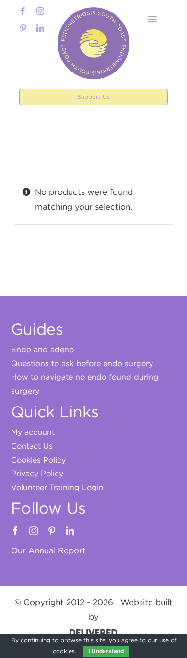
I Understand (106, 651)
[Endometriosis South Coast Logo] (93, 11)
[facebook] (23, 11)
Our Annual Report (48, 550)
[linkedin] (40, 28)
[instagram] (40, 11)
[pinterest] (23, 28)
